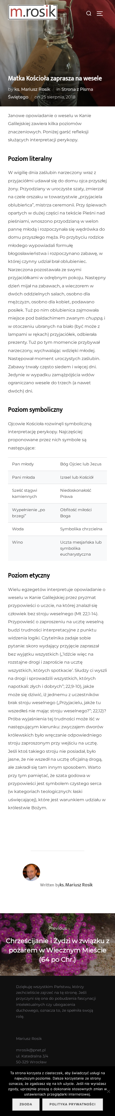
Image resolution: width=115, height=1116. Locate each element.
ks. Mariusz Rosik (32, 89)
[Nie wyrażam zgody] (108, 1091)
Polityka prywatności (72, 1104)
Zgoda (26, 1104)
